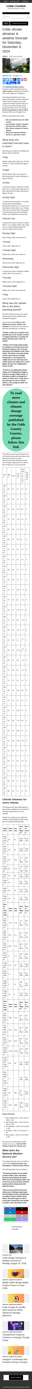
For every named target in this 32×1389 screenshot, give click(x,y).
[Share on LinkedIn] (10, 1212)
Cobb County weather (15, 56)
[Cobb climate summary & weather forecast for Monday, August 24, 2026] (16, 1252)
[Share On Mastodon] (22, 1219)
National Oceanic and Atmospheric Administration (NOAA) (15, 1164)
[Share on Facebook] (10, 1209)
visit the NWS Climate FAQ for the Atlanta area (14, 1145)
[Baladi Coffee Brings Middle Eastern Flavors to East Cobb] (16, 1277)
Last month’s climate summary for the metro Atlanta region (17, 125)
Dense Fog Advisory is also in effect (15, 110)
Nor (10, 75)
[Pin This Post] (22, 1212)
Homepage (25, 1)
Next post (15, 1229)
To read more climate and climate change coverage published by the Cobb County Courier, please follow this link (16, 420)
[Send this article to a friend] (10, 1216)
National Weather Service (14, 87)
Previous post (17, 1227)
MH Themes (26, 1387)
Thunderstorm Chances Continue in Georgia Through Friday (16, 1337)
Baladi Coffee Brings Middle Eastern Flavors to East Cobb (15, 1285)
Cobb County (7, 91)
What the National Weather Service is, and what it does (16, 133)
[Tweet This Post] (22, 1209)
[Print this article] (22, 1216)
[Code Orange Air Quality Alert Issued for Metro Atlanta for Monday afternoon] (16, 1302)
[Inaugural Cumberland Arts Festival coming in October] (16, 1354)
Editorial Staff (14, 1)
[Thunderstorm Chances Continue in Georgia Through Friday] (16, 1329)
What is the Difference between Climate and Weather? (14, 324)
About (6, 1)
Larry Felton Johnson (15, 1279)
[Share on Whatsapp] (10, 1219)
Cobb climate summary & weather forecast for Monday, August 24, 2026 (14, 1261)
